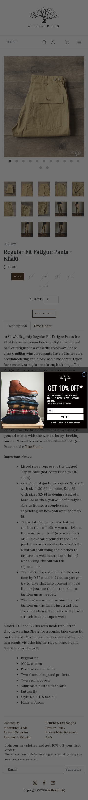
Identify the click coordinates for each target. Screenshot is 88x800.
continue (65, 417)
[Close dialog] (84, 375)
